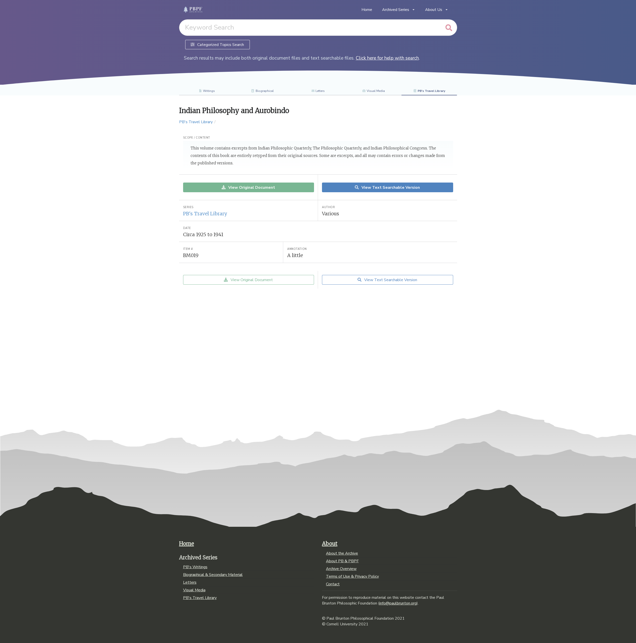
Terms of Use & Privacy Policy (352, 576)
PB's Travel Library (431, 91)
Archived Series (395, 9)
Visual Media (376, 91)
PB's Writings (195, 567)
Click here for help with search (387, 58)
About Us (433, 9)
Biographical (265, 91)
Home (366, 9)
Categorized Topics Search (220, 44)
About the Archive (342, 553)
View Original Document (251, 187)
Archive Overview (341, 568)
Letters (320, 91)
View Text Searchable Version (390, 187)
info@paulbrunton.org (398, 603)
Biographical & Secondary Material (213, 574)
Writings (209, 91)
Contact (333, 583)
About (329, 543)
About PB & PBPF (342, 561)
